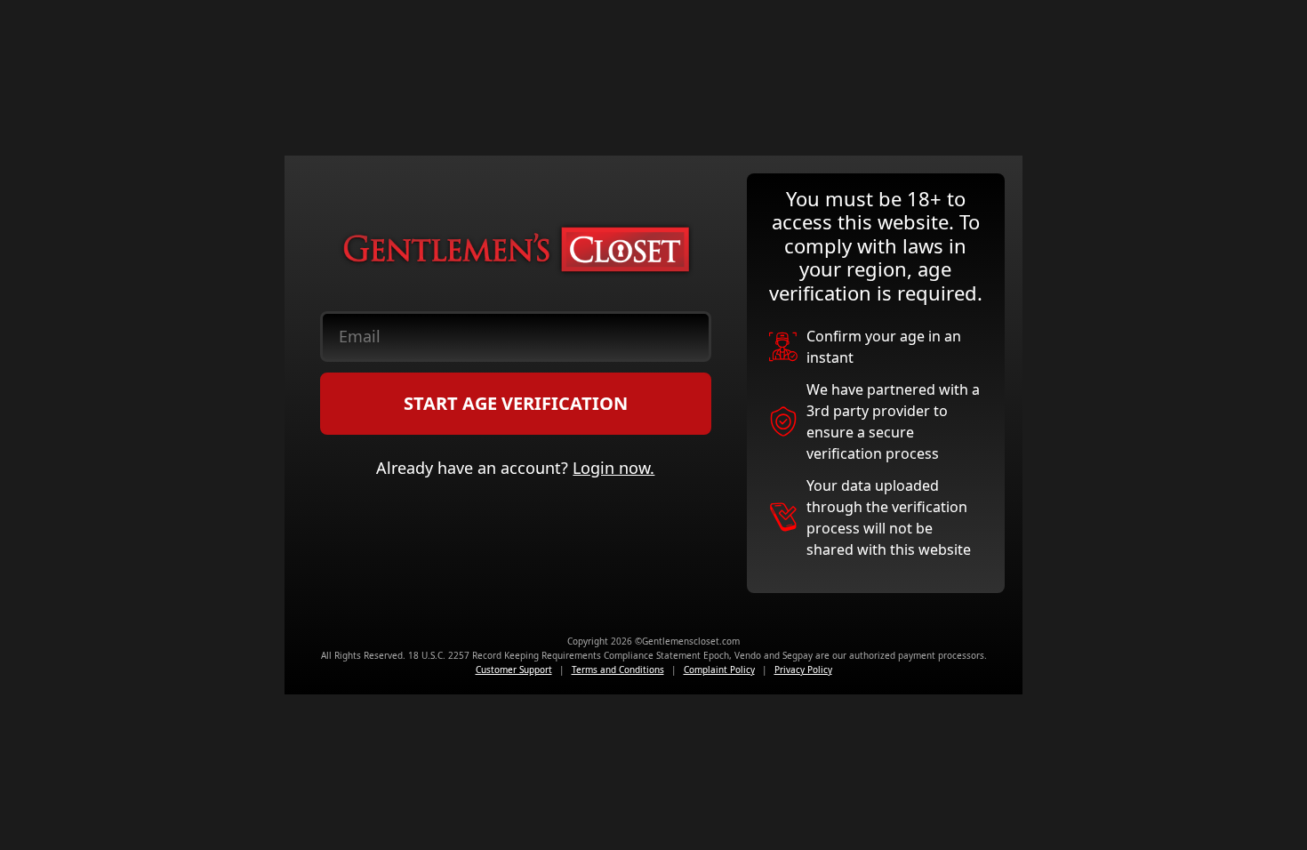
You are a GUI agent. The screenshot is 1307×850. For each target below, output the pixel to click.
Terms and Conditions (618, 669)
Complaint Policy (719, 669)
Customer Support (514, 669)
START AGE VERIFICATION (516, 403)
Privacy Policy (803, 669)
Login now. (613, 467)
